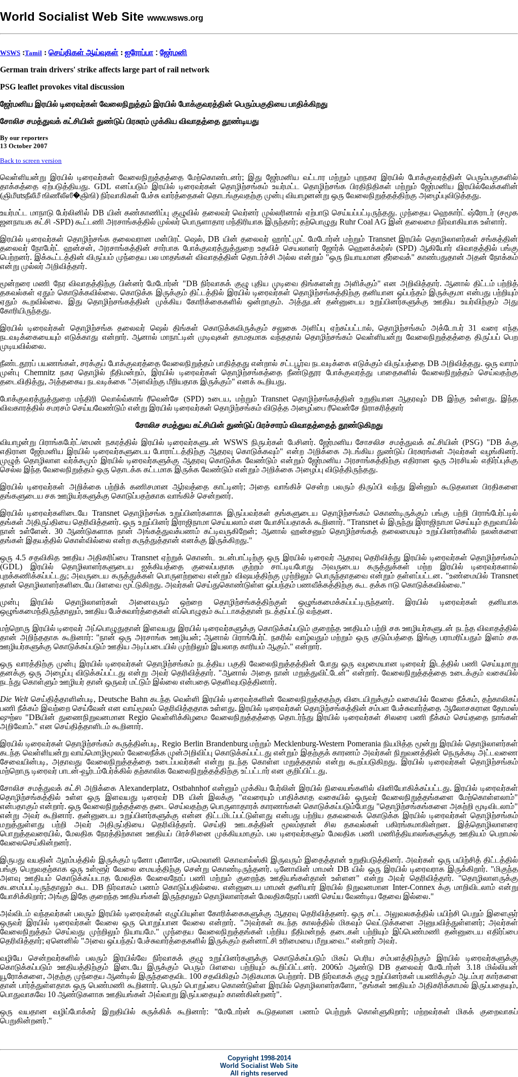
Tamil (33, 53)
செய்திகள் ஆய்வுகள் (83, 52)
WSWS (10, 53)
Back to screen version (31, 160)
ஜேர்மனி (173, 52)
